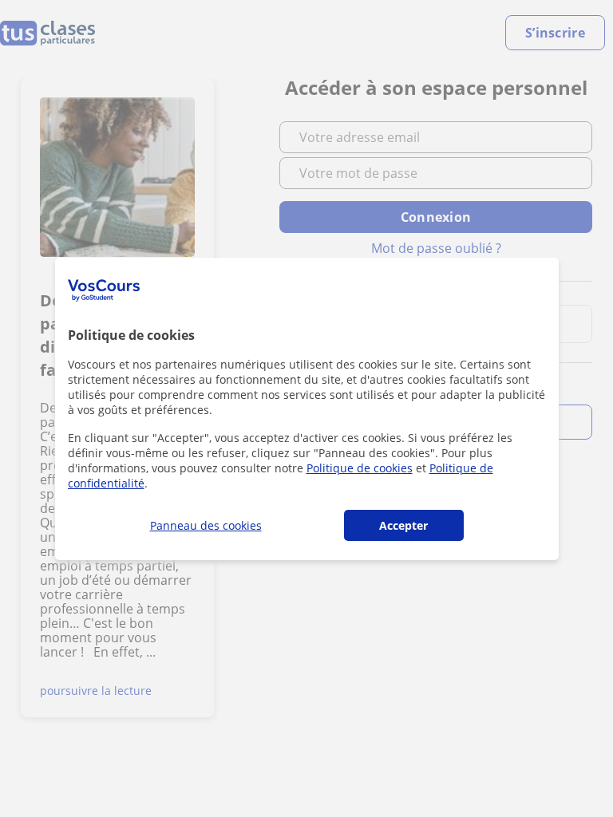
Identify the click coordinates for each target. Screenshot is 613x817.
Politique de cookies (359, 468)
